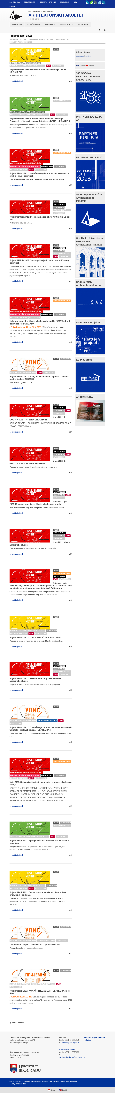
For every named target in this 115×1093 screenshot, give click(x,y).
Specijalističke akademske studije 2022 (29, 115)
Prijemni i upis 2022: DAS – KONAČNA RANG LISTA (35, 637)
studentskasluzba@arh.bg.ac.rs (72, 1057)
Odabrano (60, 167)
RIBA (75, 2)
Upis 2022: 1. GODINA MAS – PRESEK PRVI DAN (37, 462)
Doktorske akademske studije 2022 (27, 66)
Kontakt (12, 6)
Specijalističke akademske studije (27, 112)
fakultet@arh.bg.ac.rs (70, 1043)
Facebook (87, 2)
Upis (62, 40)
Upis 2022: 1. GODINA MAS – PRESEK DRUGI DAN (37, 418)
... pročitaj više (16, 81)
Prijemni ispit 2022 (25, 42)
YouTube (91, 2)
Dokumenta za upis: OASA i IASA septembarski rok (35, 944)
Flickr (95, 2)
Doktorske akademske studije (25, 63)
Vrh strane (98, 1081)
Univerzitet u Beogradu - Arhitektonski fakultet (27, 40)
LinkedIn (99, 2)
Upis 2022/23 (58, 66)
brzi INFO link (15, 2)
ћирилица (80, 56)
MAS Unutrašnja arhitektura (24, 167)
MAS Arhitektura (62, 153)
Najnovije (49, 40)
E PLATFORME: (29, 2)
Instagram (103, 2)
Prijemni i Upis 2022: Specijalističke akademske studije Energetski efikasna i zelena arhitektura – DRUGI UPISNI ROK (40, 119)
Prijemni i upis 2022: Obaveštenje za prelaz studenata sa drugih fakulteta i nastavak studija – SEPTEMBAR (41, 728)
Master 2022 (47, 167)
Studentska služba (47, 721)
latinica (88, 56)
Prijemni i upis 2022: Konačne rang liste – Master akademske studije (38, 502)
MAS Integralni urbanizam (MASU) (26, 164)
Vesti (57, 40)
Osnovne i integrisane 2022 (23, 373)
